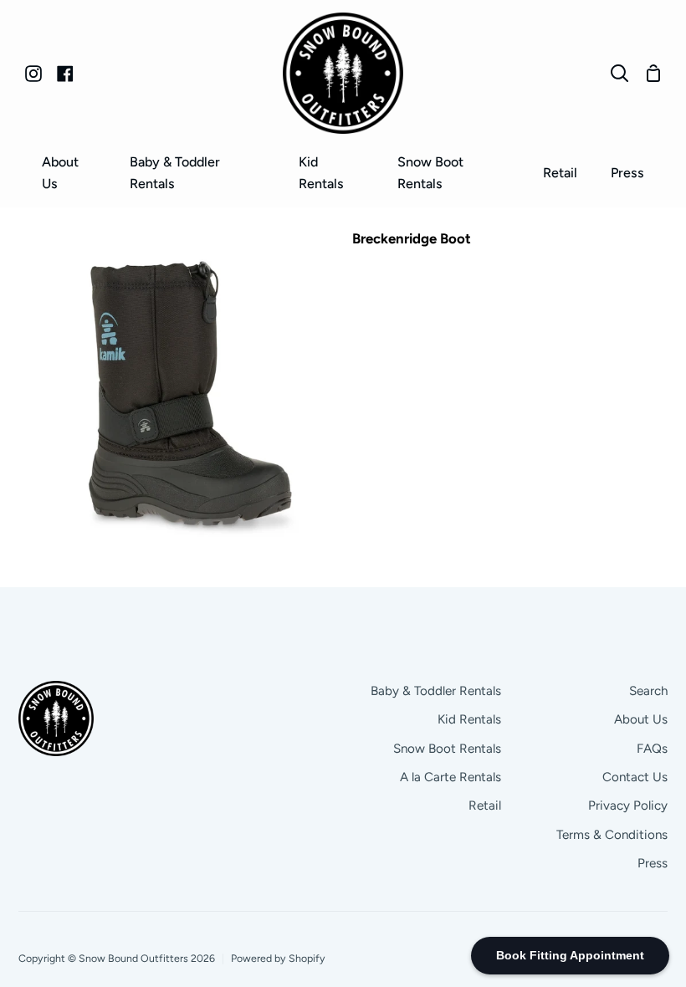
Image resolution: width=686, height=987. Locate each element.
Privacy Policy (628, 805)
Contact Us (635, 777)
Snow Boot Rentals (447, 748)
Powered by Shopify (278, 958)
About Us (641, 719)
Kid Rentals (469, 719)
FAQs (652, 748)
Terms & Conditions (612, 834)
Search (648, 690)
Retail (484, 805)
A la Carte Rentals (450, 777)
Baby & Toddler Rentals (436, 690)
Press (652, 863)
